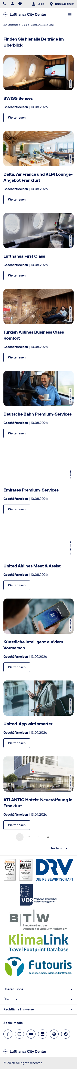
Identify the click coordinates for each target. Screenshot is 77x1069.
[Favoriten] (20, 4)
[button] (38, 989)
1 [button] (19, 837)
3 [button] (38, 837)
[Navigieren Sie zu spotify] (54, 1034)
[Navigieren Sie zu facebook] (7, 1034)
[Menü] (70, 14)
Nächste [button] (56, 848)
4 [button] (48, 837)
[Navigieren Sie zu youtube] (31, 1034)
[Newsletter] (12, 4)
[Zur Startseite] (24, 14)
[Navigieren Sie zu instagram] (19, 1034)
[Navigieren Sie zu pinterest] (65, 1034)
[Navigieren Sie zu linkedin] (42, 1034)
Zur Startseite (10, 25)
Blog (24, 25)
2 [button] (29, 837)
